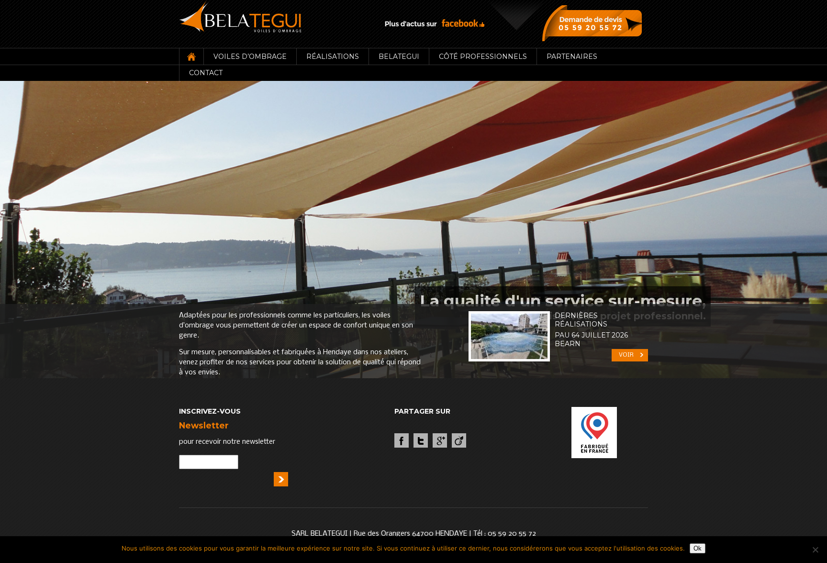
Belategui (399, 56)
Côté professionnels (483, 56)
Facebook (401, 440)
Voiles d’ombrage (250, 56)
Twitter (421, 440)
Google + (440, 440)
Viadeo (459, 440)
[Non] (815, 549)
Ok (697, 548)
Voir (626, 355)
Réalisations (332, 56)
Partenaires (572, 56)
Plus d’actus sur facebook (434, 23)
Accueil (191, 56)
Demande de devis (594, 23)
